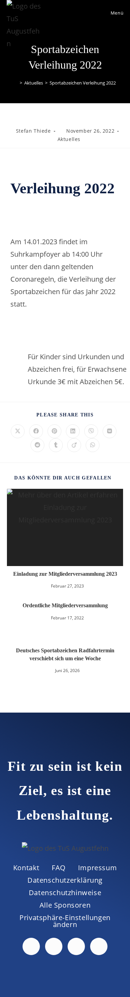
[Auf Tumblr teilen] (56, 445)
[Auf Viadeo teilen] (74, 445)
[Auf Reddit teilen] (37, 445)
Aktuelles (69, 139)
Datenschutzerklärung (65, 880)
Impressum (97, 867)
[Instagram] (76, 946)
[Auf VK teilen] (109, 431)
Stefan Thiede (33, 130)
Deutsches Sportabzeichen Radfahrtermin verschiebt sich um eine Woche (65, 654)
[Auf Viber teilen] (91, 431)
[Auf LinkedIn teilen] (73, 431)
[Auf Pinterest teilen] (54, 431)
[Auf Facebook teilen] (36, 431)
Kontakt (26, 867)
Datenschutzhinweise (65, 892)
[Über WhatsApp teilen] (92, 445)
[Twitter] (53, 946)
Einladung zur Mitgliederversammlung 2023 (65, 574)
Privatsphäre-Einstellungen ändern (65, 921)
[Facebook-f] (31, 946)
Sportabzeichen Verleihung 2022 (83, 83)
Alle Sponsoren (65, 905)
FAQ (59, 867)
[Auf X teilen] (18, 431)
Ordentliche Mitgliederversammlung (65, 605)
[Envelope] (98, 946)
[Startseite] (16, 83)
